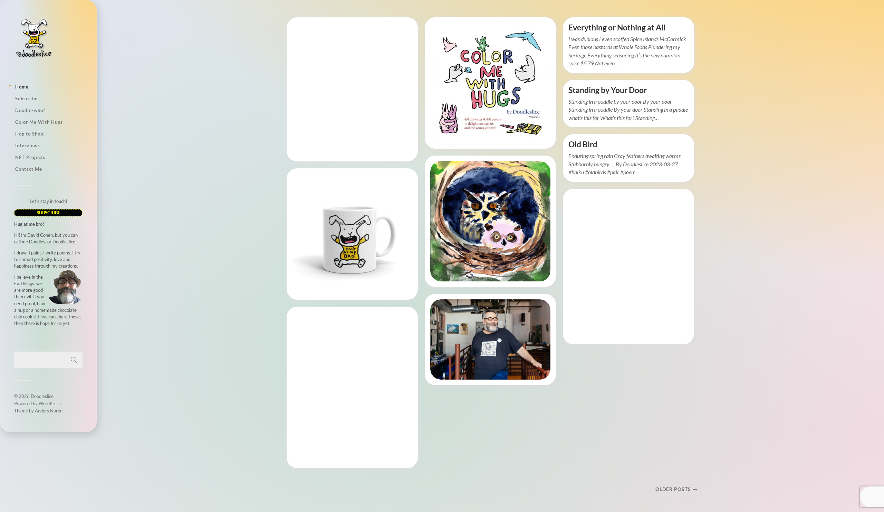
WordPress (50, 403)
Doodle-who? (30, 110)
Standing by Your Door (607, 90)
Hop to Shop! (30, 134)
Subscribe (26, 98)
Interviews (27, 145)
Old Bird (582, 144)
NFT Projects (30, 157)
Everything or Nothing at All (616, 27)
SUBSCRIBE (48, 212)
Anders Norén (49, 410)
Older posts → (676, 489)
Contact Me (28, 169)
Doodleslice (42, 396)
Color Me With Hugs (39, 122)
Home (22, 87)
